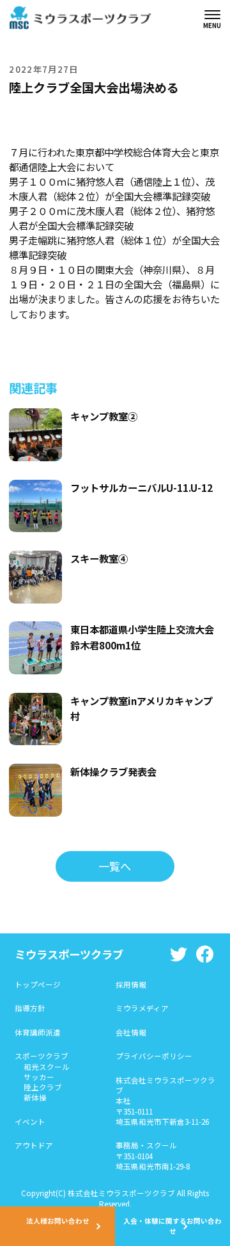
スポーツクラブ (41, 1056)
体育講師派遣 (38, 1032)
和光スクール (47, 1067)
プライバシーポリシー (154, 1056)
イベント (30, 1121)
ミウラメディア (142, 1008)
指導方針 (30, 1008)
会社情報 (131, 1032)
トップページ (38, 984)
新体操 (35, 1097)
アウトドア (34, 1145)
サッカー (39, 1077)
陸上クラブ (43, 1087)
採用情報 (131, 984)
